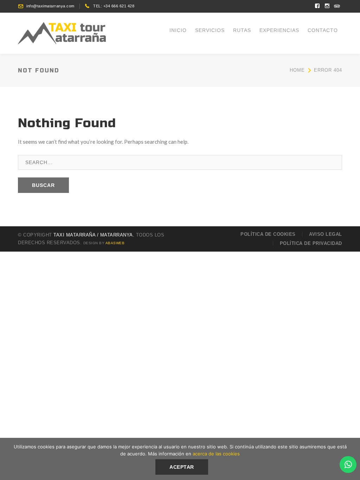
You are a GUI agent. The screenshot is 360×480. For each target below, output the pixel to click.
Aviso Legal (325, 234)
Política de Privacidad (311, 243)
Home (297, 70)
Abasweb (115, 243)
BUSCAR (43, 185)
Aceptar (181, 467)
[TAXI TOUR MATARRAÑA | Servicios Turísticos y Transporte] (62, 32)
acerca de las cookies (216, 453)
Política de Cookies (268, 234)
